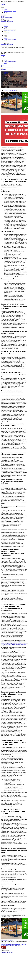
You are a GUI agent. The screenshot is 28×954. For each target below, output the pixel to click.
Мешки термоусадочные (7, 17)
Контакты (3, 15)
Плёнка (5, 9)
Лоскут (5, 12)
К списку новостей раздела (10, 90)
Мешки (2, 16)
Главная (3, 4)
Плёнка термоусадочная (10, 11)
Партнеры (3, 942)
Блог (2, 5)
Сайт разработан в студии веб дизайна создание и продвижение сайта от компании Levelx (13, 944)
